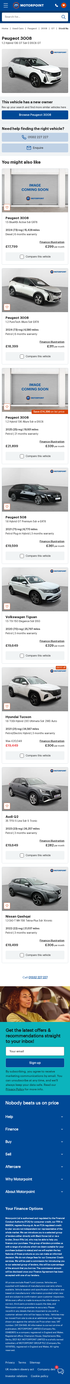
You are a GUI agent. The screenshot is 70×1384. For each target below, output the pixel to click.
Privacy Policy (15, 1089)
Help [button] (9, 1116)
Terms (22, 1362)
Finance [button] (11, 1129)
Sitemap (35, 1362)
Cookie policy (39, 1376)
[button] (6, 5)
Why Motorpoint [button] (18, 1179)
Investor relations (16, 1376)
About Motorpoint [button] (20, 1191)
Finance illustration (52, 242)
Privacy (10, 1362)
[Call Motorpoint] (56, 5)
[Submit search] (63, 17)
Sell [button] (8, 1154)
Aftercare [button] (13, 1166)
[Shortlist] (63, 5)
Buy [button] (8, 1141)
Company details (48, 1369)
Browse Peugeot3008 (35, 114)
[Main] (28, 5)
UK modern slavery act (19, 1369)
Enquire (38, 148)
